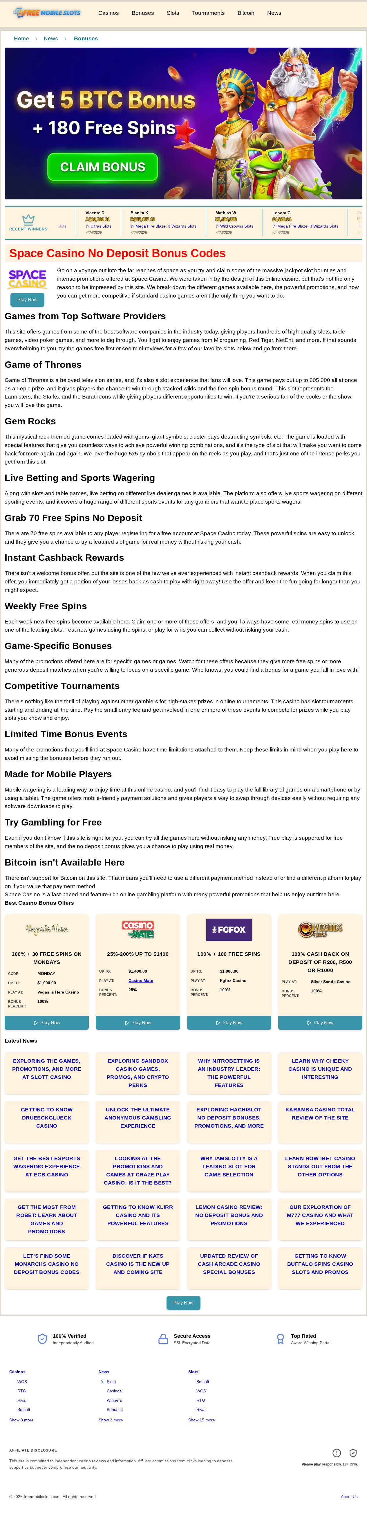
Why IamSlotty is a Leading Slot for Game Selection (229, 1167)
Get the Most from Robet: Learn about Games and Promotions (46, 1219)
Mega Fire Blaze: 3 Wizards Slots (154, 226)
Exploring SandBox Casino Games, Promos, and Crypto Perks (138, 1073)
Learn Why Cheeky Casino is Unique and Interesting (320, 1069)
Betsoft (23, 1409)
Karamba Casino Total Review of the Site (320, 1114)
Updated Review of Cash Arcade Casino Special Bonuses (229, 1264)
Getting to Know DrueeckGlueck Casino (47, 1118)
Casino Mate (141, 980)
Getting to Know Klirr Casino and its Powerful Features (138, 1215)
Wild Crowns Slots (225, 226)
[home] (48, 23)
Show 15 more (201, 1420)
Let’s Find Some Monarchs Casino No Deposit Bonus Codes (47, 1264)
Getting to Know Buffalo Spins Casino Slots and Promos (320, 1264)
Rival (21, 1400)
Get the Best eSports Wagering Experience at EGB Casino (46, 1167)
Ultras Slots (89, 226)
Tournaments (208, 13)
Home (21, 38)
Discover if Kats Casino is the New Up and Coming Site (138, 1264)
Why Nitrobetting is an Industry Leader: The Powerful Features (229, 1073)
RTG (21, 1391)
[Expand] (102, 1381)
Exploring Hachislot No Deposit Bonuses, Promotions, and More (229, 1118)
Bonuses (143, 13)
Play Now (27, 299)
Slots (173, 13)
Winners (114, 1400)
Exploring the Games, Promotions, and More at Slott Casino (47, 1069)
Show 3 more (21, 1420)
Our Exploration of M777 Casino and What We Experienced (320, 1215)
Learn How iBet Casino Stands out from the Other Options (320, 1167)
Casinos (108, 13)
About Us (349, 1496)
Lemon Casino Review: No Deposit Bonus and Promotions (229, 1215)
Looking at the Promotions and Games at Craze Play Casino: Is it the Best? (138, 1171)
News (274, 13)
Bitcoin (246, 13)
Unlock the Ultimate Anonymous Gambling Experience (137, 1118)
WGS (22, 1381)
